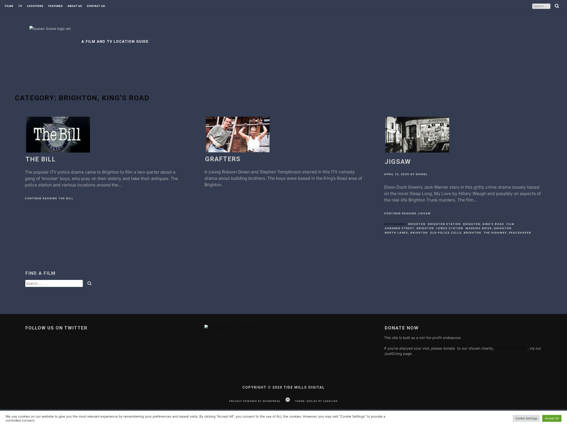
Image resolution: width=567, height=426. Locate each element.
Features (55, 6)
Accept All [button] (552, 418)
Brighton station (444, 224)
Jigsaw (398, 161)
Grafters (223, 159)
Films (9, 6)
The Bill (40, 159)
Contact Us (96, 6)
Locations (35, 6)
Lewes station (449, 228)
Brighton (416, 224)
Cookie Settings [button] (526, 418)
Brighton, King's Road (483, 224)
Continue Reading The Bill (49, 198)
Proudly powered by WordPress (254, 401)
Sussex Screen (118, 30)
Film (511, 224)
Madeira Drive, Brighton (488, 228)
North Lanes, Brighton (406, 232)
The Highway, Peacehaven (507, 232)
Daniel (422, 174)
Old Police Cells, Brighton (455, 232)
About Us (75, 6)
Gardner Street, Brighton (409, 228)
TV (20, 6)
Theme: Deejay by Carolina (316, 401)
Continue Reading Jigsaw (407, 213)
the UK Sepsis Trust (511, 348)
